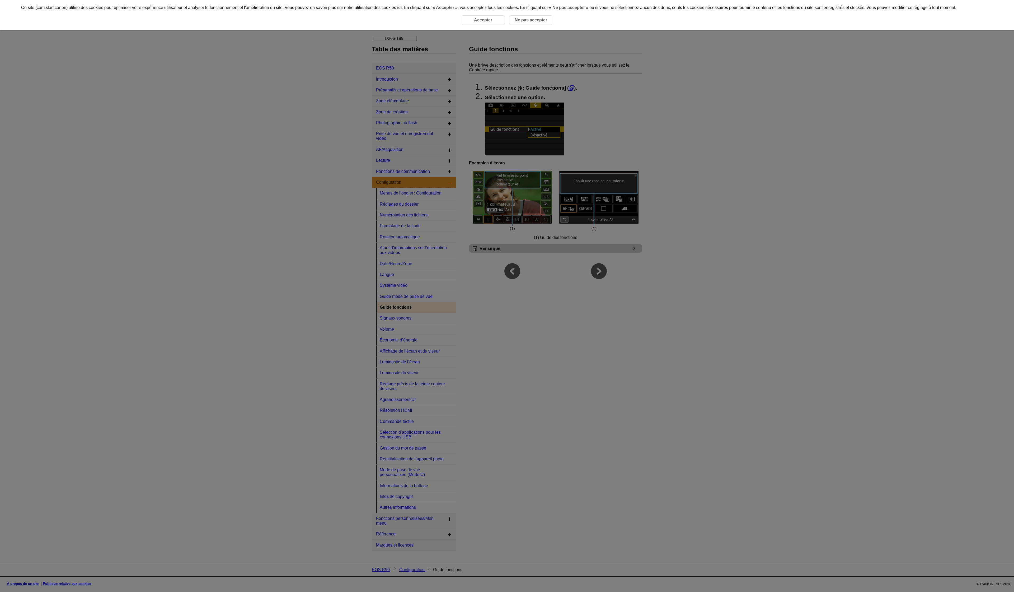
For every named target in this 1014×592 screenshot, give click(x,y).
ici (399, 7)
